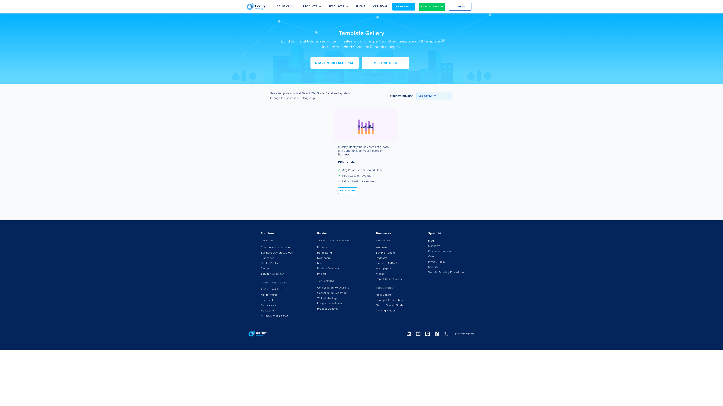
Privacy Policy (436, 261)
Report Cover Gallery (389, 279)
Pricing (321, 273)
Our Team (434, 246)
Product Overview (328, 268)
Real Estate (268, 300)
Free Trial (403, 6)
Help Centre (383, 294)
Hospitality (267, 310)
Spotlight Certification (389, 300)
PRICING (360, 6)
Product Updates (327, 308)
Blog (431, 240)
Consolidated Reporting (332, 293)
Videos (380, 273)
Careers (433, 256)
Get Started (347, 190)
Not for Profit (269, 294)
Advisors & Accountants (275, 247)
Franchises (267, 258)
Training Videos (385, 310)
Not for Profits (269, 263)
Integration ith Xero (330, 303)
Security (433, 267)
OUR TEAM (380, 6)
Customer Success (439, 251)
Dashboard (324, 258)
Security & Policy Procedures (446, 272)
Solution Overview (272, 273)
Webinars (381, 247)
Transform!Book (387, 263)
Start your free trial (334, 63)
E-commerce (268, 305)
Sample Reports (385, 252)
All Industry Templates (274, 315)
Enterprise (267, 268)
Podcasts (381, 258)
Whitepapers (384, 268)
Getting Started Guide (389, 305)
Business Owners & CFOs (277, 252)
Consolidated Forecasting (333, 287)
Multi (320, 263)
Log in (460, 6)
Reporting (323, 247)
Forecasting (324, 252)
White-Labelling (327, 298)
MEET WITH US (385, 63)
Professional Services (274, 289)
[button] (286, 6)
